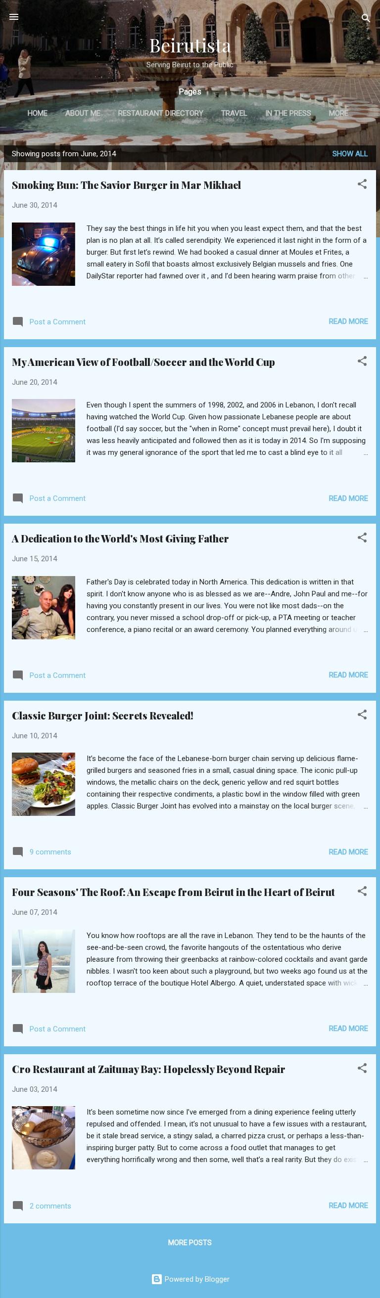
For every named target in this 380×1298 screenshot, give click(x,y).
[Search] (366, 20)
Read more (348, 321)
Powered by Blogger (196, 1279)
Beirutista (190, 45)
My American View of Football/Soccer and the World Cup (143, 361)
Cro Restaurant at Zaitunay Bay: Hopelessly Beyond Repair (148, 1068)
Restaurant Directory (160, 113)
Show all (350, 153)
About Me (82, 113)
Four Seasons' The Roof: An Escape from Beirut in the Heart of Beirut (173, 891)
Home (38, 113)
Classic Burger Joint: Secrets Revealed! (102, 715)
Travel (234, 113)
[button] (362, 185)
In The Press (288, 113)
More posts (190, 1243)
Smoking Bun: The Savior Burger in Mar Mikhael (126, 184)
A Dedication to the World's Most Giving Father (120, 538)
